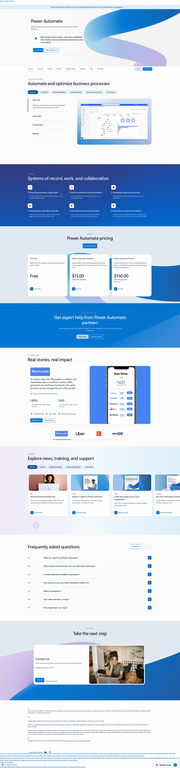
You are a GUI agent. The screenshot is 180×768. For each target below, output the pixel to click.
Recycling (73, 767)
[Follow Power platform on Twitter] (50, 752)
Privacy (34, 767)
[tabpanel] (90, 128)
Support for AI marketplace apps (122, 758)
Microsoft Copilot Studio (68, 414)
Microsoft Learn (107, 758)
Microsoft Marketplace (156, 758)
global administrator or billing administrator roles (75, 741)
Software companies (169, 758)
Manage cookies (42, 767)
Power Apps (52, 414)
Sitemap (18, 767)
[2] (28, 716)
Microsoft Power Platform (44, 758)
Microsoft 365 (32, 758)
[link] (30, 69)
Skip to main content (6, 1)
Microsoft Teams (58, 758)
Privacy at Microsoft (35, 760)
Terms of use (51, 767)
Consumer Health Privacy (7, 767)
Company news (24, 760)
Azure (87, 758)
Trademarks (58, 767)
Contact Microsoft (26, 767)
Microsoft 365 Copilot (69, 758)
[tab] (33, 92)
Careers (6, 760)
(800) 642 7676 (53, 681)
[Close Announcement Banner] (149, 7)
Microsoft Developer (96, 758)
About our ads (81, 767)
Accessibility (65, 760)
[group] (90, 395)
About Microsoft (14, 760)
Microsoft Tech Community (140, 758)
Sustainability (73, 760)
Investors (44, 760)
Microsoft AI (3, 758)
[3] (28, 738)
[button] (61, 434)
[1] (28, 708)
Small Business (81, 758)
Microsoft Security (13, 758)
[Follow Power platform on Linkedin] (45, 752)
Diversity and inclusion (54, 760)
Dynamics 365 (23, 758)
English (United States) (7, 762)
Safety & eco (66, 767)
